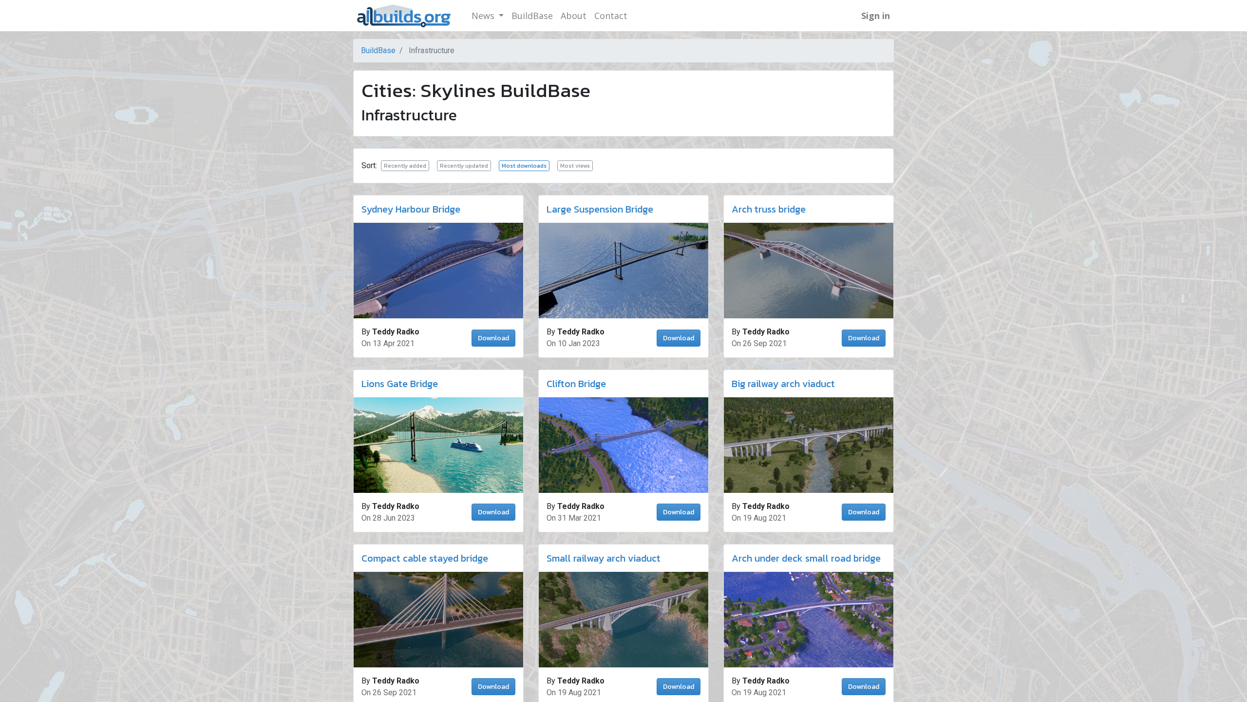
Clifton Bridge (576, 383)
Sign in (875, 15)
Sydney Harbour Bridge (410, 209)
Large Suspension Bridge (600, 209)
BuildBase (378, 50)
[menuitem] (532, 15)
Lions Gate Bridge (399, 383)
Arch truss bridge (769, 209)
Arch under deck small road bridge (806, 558)
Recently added (405, 165)
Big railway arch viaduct (783, 383)
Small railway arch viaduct (604, 558)
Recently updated (464, 165)
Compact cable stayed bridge (424, 558)
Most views (575, 165)
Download (493, 338)
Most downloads (524, 165)
